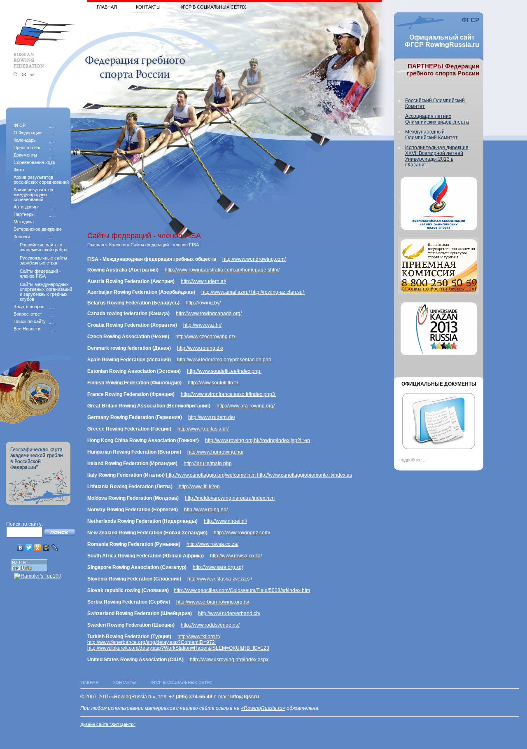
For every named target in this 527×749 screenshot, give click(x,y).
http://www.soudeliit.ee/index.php (224, 371)
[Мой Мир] (46, 547)
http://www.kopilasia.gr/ (203, 429)
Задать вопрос (29, 306)
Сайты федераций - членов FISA (40, 274)
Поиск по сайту (30, 321)
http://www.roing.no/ (206, 510)
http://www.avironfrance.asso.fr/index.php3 (228, 394)
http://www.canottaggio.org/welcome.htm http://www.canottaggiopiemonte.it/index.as (259, 475)
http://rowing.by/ (204, 303)
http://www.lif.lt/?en (198, 486)
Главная (107, 7)
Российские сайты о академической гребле (43, 247)
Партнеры (24, 214)
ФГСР (20, 125)
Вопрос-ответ (28, 313)
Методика (24, 221)
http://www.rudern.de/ (211, 417)
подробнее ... (413, 459)
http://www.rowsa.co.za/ (212, 544)
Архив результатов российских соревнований (41, 180)
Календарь (25, 140)
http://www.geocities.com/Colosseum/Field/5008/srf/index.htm (242, 590)
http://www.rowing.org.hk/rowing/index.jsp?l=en (257, 440)
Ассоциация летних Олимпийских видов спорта (437, 119)
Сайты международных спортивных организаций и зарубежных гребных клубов (46, 292)
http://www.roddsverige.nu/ (210, 625)
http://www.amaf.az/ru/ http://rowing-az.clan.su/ (253, 292)
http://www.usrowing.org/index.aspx (229, 659)
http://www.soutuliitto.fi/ (213, 383)
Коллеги (22, 236)
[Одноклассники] (37, 547)
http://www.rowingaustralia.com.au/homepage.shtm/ (221, 270)
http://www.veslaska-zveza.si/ (219, 579)
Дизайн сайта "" (107, 724)
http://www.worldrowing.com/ (254, 259)
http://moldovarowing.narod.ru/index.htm (230, 498)
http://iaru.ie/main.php (208, 463)
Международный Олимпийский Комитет (431, 134)
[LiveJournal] (55, 547)
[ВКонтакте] (20, 547)
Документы (25, 154)
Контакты (148, 7)
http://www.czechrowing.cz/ (205, 336)
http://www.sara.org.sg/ (218, 567)
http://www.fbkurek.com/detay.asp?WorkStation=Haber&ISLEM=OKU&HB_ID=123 (178, 648)
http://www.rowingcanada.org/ (209, 313)
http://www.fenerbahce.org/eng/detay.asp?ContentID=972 (151, 642)
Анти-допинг (26, 206)
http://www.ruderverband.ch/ (229, 613)
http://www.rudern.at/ (203, 281)
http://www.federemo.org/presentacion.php (223, 360)
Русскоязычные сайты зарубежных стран (43, 260)
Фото (19, 169)
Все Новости (27, 328)
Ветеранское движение (38, 229)
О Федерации (28, 132)
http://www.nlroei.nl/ (225, 521)
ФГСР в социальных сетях (213, 7)
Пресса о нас (28, 147)
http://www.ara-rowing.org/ (246, 406)
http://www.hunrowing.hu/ (215, 452)
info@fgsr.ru (244, 697)
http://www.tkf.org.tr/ (198, 636)
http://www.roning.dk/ (200, 348)
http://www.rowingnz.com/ (242, 533)
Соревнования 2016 (34, 162)
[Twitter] (29, 547)
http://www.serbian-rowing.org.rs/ (212, 602)
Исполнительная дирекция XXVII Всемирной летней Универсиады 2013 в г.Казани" (437, 156)
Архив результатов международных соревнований (33, 194)
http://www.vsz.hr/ (202, 325)
